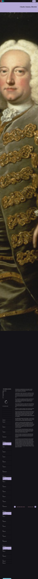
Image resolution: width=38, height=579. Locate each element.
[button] (31, 1)
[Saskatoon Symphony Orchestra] (2, 1)
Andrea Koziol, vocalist (30, 506)
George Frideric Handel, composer (21, 506)
